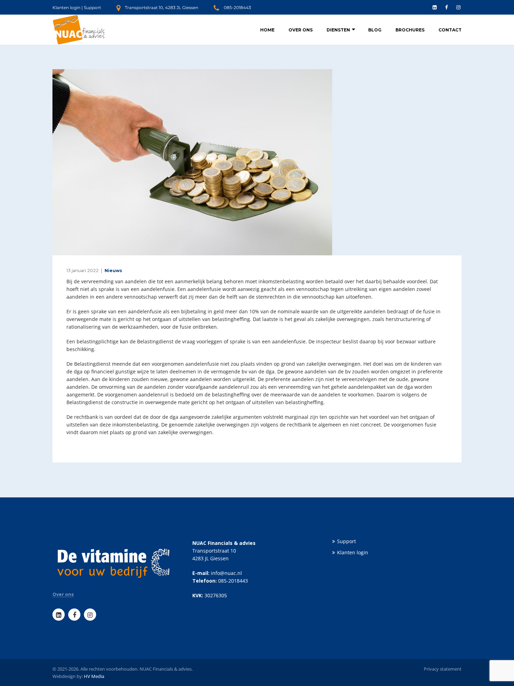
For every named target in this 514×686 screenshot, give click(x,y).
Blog (374, 29)
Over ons (300, 29)
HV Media (94, 676)
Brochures (409, 29)
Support (92, 7)
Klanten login (66, 7)
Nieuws (113, 270)
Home (267, 29)
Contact (450, 29)
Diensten (338, 29)
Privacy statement (443, 669)
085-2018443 (237, 7)
